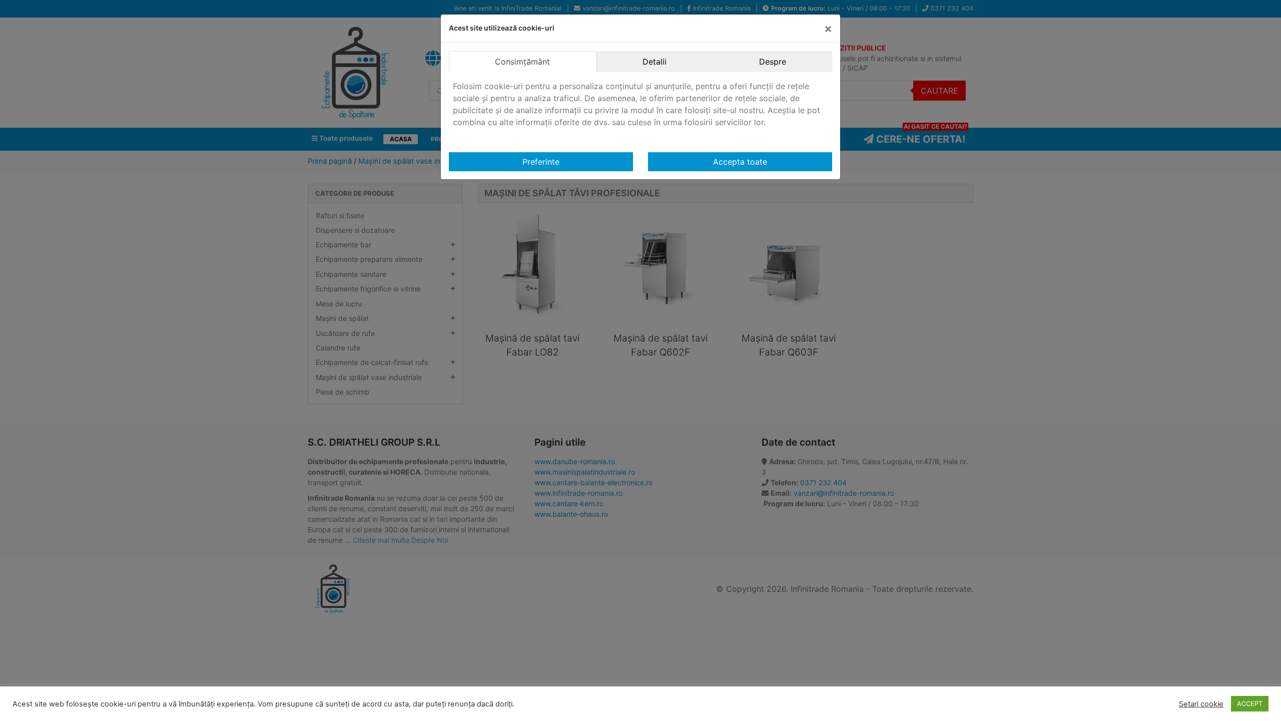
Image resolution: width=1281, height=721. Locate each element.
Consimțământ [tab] (522, 62)
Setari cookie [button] (1201, 703)
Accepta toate (740, 162)
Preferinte (540, 162)
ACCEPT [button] (1249, 703)
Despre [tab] (772, 62)
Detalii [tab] (655, 62)
